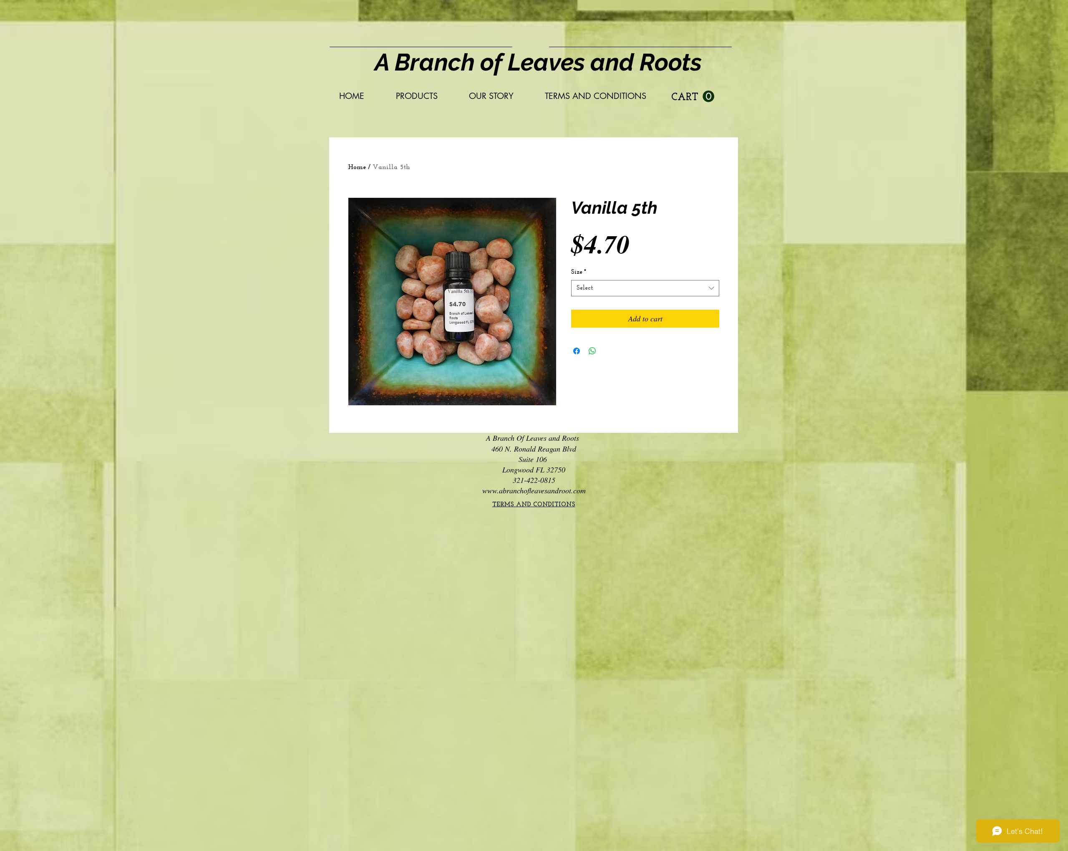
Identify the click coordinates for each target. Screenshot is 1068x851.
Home (357, 167)
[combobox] (645, 288)
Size (578, 272)
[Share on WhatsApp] (592, 351)
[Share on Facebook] (577, 351)
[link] (692, 97)
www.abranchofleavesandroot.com (534, 490)
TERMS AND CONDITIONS (533, 505)
